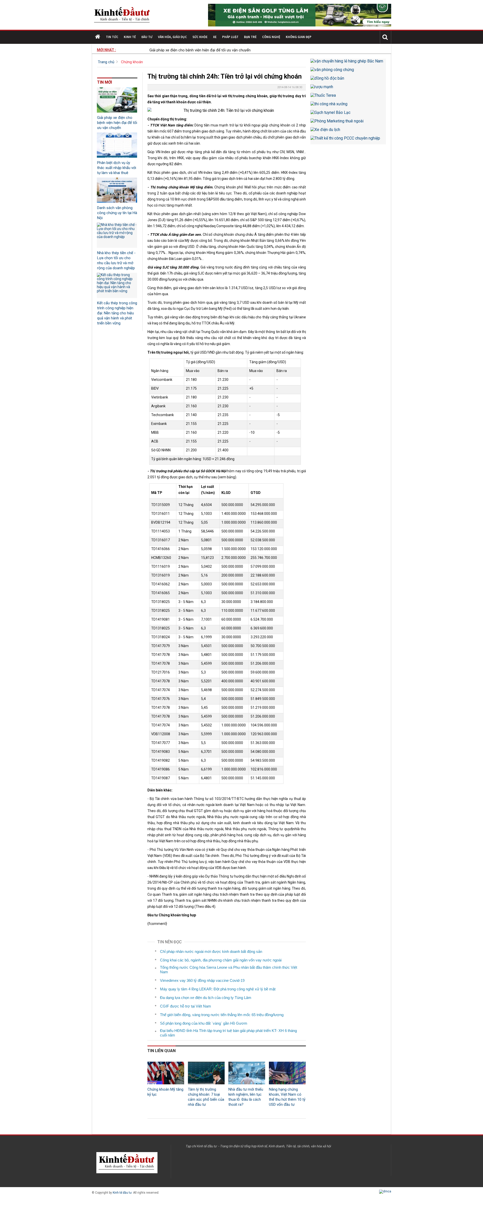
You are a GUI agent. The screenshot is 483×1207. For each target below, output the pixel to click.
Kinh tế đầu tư (122, 1192)
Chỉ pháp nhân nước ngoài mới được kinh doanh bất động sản (211, 951)
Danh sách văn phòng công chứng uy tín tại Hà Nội (117, 213)
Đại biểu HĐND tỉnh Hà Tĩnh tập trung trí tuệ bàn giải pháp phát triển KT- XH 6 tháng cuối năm (228, 1032)
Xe (215, 37)
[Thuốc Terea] (348, 97)
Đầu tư (146, 37)
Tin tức (112, 37)
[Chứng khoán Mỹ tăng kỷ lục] (165, 1073)
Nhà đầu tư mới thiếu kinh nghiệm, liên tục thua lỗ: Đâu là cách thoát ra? (245, 1097)
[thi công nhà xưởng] (348, 106)
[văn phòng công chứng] (348, 71)
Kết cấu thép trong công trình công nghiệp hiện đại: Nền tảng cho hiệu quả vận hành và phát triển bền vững (117, 313)
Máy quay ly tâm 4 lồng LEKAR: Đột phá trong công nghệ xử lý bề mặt (217, 989)
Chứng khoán (132, 62)
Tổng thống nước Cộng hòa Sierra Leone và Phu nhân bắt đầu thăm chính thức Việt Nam (228, 969)
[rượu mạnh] (348, 88)
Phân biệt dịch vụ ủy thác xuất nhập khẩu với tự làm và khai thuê (116, 167)
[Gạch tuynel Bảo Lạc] (348, 114)
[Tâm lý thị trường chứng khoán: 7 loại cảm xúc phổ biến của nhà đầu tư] (206, 1073)
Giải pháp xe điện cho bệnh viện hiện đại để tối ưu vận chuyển (181, 50)
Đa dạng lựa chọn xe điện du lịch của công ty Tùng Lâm (205, 997)
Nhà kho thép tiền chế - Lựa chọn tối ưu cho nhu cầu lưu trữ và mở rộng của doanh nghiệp (116, 260)
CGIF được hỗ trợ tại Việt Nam (185, 1006)
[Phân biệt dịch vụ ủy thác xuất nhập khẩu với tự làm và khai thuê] (117, 145)
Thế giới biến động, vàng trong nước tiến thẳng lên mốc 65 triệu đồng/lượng (222, 1015)
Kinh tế (130, 37)
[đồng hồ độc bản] (348, 80)
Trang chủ (106, 62)
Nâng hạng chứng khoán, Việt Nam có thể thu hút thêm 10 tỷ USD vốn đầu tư (287, 1097)
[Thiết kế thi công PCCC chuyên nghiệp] (348, 140)
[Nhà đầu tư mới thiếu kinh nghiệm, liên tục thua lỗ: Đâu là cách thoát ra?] (246, 1073)
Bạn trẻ (250, 37)
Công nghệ (271, 37)
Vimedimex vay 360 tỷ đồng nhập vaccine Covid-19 (202, 980)
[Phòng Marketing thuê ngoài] (348, 123)
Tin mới (104, 82)
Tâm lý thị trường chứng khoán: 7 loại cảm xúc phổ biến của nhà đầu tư (206, 1097)
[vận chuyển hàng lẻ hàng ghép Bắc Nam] (348, 63)
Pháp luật (230, 37)
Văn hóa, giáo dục (172, 37)
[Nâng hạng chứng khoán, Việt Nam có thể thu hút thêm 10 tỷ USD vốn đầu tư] (287, 1073)
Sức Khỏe (200, 37)
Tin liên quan (161, 1050)
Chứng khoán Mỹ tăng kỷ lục (165, 1092)
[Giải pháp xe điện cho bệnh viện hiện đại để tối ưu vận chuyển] (117, 100)
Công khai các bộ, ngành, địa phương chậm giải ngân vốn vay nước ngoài (220, 960)
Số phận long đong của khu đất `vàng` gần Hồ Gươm (203, 1023)
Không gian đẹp (298, 37)
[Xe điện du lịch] (348, 131)
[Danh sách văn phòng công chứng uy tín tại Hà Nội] (117, 190)
